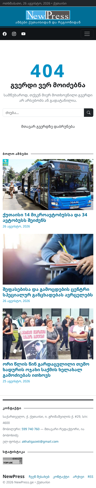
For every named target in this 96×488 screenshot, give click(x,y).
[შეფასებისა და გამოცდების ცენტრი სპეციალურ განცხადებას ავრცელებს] (48, 259)
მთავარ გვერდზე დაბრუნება (48, 126)
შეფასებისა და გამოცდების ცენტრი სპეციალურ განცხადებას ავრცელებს (48, 292)
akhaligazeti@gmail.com (40, 441)
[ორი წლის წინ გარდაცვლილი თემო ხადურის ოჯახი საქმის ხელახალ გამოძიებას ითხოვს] (48, 333)
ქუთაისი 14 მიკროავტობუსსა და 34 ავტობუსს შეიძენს (45, 217)
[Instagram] (14, 34)
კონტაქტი (61, 476)
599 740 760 (31, 429)
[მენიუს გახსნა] (87, 33)
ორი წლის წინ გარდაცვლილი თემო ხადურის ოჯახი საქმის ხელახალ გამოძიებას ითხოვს (46, 369)
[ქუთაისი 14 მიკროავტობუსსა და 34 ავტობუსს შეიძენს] (48, 184)
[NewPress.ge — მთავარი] (48, 12)
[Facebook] (5, 34)
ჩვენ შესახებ (39, 476)
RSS (90, 476)
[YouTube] (23, 34)
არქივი (78, 476)
